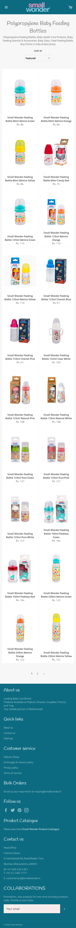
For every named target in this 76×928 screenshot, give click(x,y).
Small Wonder (17, 924)
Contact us (9, 733)
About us (8, 727)
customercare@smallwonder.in (23, 878)
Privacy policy (11, 767)
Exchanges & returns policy (18, 762)
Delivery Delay (11, 757)
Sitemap (8, 738)
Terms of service (13, 773)
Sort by (38, 51)
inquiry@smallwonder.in (48, 791)
